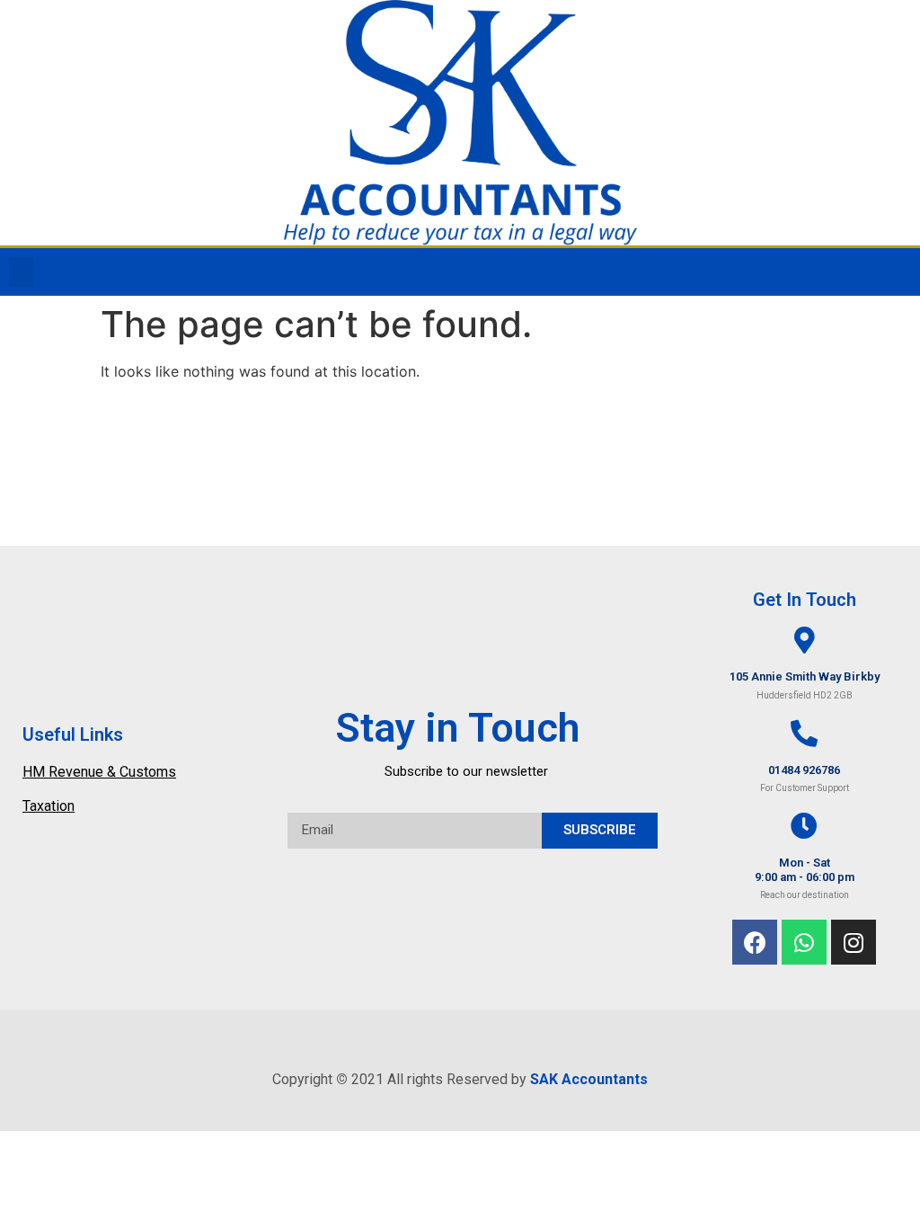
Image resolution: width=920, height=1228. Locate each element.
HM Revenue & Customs (99, 771)
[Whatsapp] (804, 942)
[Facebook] (754, 942)
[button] (21, 272)
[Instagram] (853, 942)
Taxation (48, 805)
